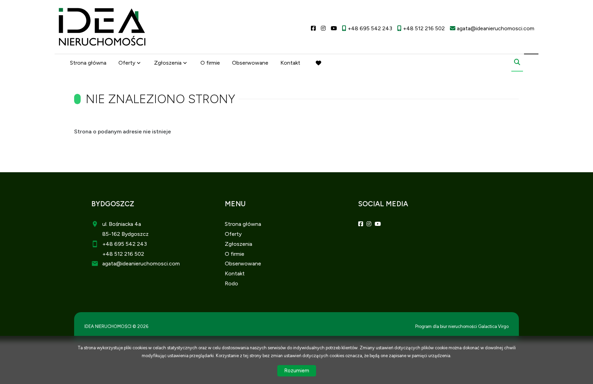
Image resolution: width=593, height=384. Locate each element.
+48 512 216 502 (123, 254)
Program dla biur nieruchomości (446, 326)
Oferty (126, 62)
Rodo (231, 283)
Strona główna (88, 62)
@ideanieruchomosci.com (148, 263)
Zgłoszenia (238, 244)
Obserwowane (250, 62)
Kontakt (290, 62)
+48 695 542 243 (124, 244)
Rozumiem (296, 370)
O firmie (210, 62)
